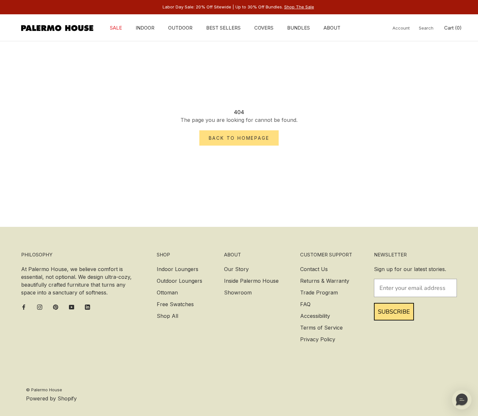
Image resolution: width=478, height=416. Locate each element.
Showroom (238, 292)
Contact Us (314, 269)
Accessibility (315, 316)
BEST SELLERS (223, 28)
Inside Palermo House (251, 281)
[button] (461, 400)
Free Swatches (175, 304)
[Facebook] (23, 307)
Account (401, 28)
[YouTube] (71, 307)
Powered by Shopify (51, 398)
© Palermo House (44, 389)
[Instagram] (39, 307)
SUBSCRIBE (394, 312)
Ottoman (167, 292)
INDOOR (145, 28)
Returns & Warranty (324, 281)
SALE (116, 28)
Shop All (167, 316)
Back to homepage (239, 138)
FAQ (305, 304)
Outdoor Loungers (179, 281)
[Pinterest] (55, 307)
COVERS (263, 28)
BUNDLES (298, 28)
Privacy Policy (317, 339)
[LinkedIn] (87, 307)
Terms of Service (321, 327)
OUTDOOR (180, 28)
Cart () (453, 28)
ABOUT (332, 28)
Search (426, 28)
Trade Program (319, 292)
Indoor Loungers (177, 269)
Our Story (236, 269)
